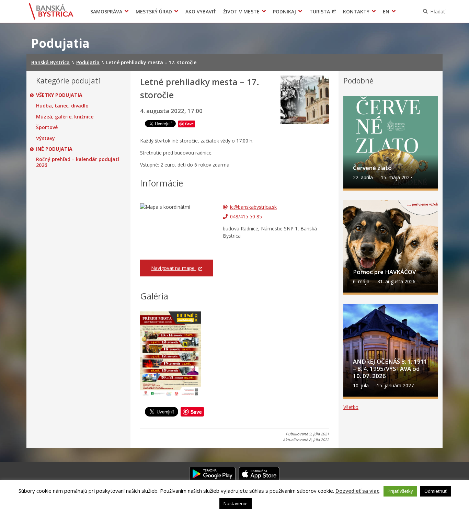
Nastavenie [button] (236, 503)
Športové (47, 127)
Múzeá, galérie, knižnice (64, 117)
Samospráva (106, 11)
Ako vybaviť (200, 11)
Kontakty (356, 11)
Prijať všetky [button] (400, 491)
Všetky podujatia (59, 95)
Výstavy (45, 138)
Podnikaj (284, 11)
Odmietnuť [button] (435, 491)
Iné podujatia (54, 149)
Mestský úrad (154, 11)
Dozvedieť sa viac (357, 490)
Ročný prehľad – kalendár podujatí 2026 (77, 162)
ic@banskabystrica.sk (253, 207)
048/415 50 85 (246, 216)
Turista (319, 11)
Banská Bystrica (51, 11)
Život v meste (241, 11)
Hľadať (437, 11)
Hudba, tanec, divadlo (62, 106)
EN (386, 11)
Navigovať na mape (173, 268)
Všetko (350, 407)
